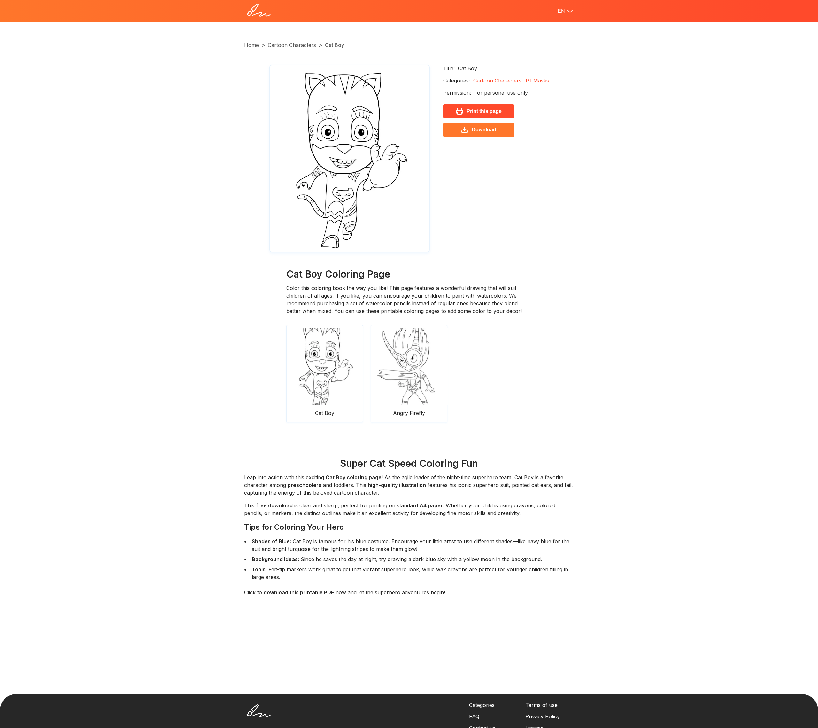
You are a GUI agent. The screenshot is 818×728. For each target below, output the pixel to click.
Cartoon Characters (292, 45)
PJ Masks (537, 80)
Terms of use (541, 705)
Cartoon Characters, (498, 80)
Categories (482, 705)
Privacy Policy (542, 716)
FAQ (474, 716)
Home (251, 45)
